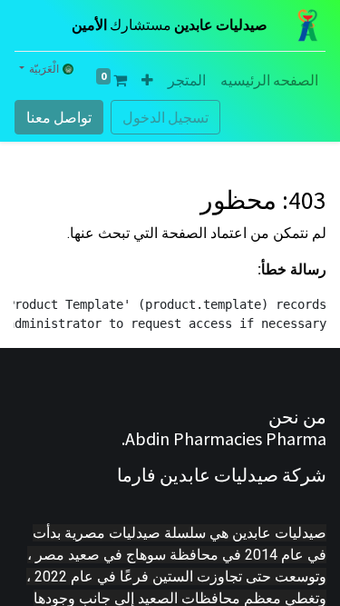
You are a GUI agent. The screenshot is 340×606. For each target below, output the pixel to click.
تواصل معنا (59, 117)
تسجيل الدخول (165, 117)
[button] (147, 80)
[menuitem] (269, 80)
